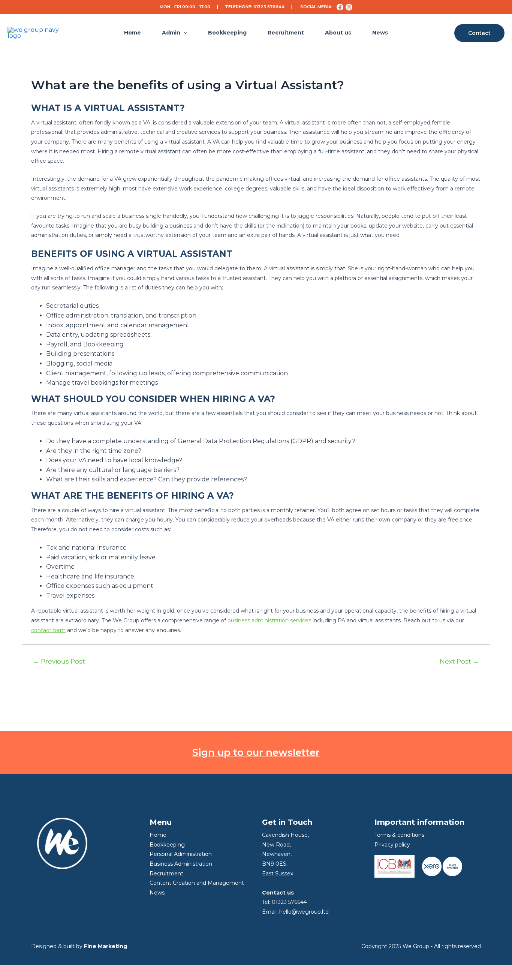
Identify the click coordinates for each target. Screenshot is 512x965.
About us (338, 32)
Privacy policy (392, 844)
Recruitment (286, 32)
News (380, 32)
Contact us (278, 892)
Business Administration (181, 863)
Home (132, 32)
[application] (183, 33)
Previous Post (59, 661)
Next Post (459, 661)
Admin (171, 32)
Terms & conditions (399, 835)
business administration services (269, 620)
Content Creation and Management (197, 883)
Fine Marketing (105, 946)
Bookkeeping (227, 32)
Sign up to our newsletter (256, 752)
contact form (48, 630)
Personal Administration (181, 854)
